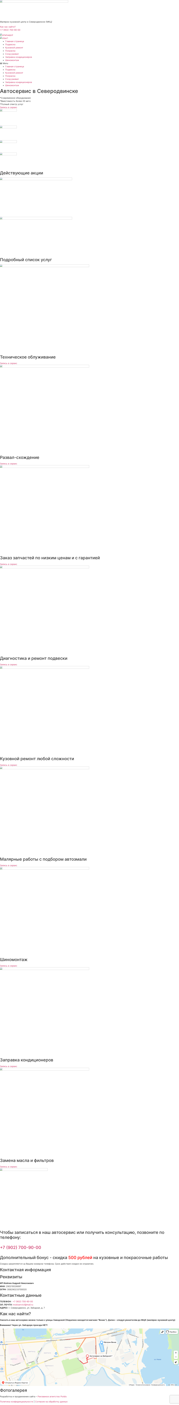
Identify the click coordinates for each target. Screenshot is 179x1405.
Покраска (10, 50)
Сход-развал (12, 54)
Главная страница (14, 41)
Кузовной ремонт (14, 47)
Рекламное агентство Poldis (52, 1396)
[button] (8, 26)
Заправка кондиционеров (18, 57)
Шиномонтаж (12, 60)
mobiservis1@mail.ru (23, 1304)
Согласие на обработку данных (51, 1401)
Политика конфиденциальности (16, 1401)
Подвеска (10, 44)
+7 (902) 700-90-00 (10, 30)
